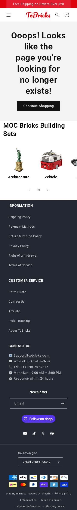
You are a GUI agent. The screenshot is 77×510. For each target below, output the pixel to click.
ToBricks (21, 493)
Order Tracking (19, 320)
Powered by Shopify (38, 493)
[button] (8, 15)
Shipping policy (55, 506)
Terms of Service (20, 265)
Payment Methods (22, 226)
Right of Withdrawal (23, 255)
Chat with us (40, 361)
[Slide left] (29, 190)
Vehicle (50, 177)
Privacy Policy (19, 246)
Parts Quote (17, 292)
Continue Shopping (38, 106)
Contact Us (17, 301)
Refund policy (28, 500)
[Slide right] (48, 190)
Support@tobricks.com (31, 355)
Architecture (19, 177)
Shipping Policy (20, 217)
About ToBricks (19, 330)
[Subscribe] (62, 404)
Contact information (29, 506)
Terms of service (51, 500)
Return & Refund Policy (25, 236)
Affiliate (14, 311)
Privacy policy (63, 493)
